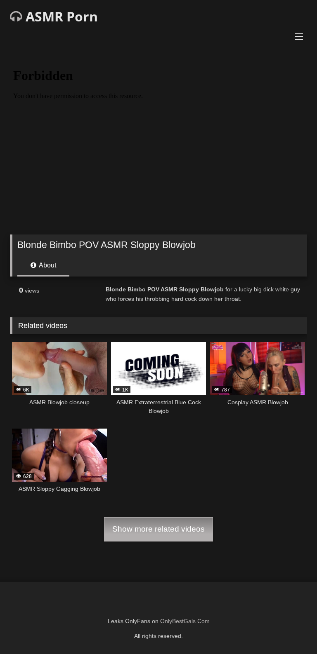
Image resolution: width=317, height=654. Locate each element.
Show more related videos (158, 529)
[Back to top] (291, 629)
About (47, 265)
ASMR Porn (60, 16)
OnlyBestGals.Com (185, 621)
